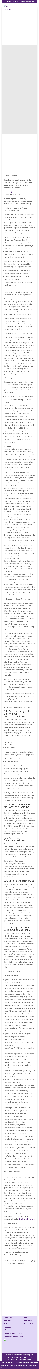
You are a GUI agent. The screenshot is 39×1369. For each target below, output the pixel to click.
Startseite (8, 1317)
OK (4, 1368)
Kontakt (27, 1317)
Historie (7, 1324)
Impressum (28, 1320)
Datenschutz (29, 1324)
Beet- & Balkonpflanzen (14, 1333)
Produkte (7, 1327)
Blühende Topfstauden (14, 1337)
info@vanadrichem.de (12, 85)
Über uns (7, 1320)
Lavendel (8, 1330)
